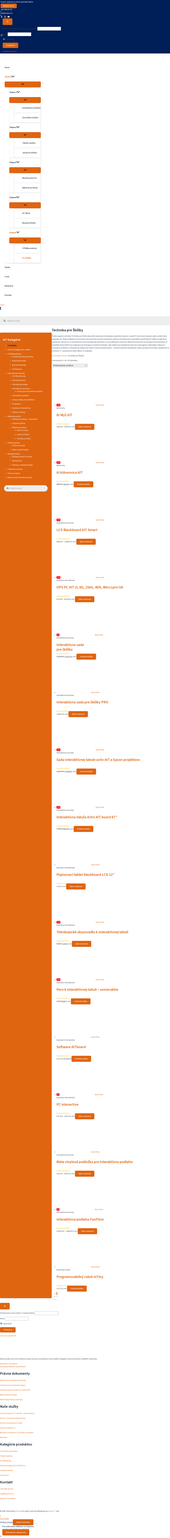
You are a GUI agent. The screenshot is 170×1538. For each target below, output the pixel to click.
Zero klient (4, 1475)
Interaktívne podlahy (20, 395)
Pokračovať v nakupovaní (16, 1532)
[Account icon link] (2, 35)
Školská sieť (17, 461)
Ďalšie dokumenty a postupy (11, 1399)
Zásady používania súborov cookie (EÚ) (15, 1390)
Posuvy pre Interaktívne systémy (30, 391)
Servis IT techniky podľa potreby (12, 1418)
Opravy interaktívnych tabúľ (11, 1423)
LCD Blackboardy (18, 376)
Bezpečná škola (14, 454)
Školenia (3, 1437)
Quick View (100, 405)
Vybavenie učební (14, 416)
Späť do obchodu (23, 1522)
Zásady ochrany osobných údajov (13, 1385)
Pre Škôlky (12, 345)
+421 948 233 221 (7, 9)
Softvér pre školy (18, 412)
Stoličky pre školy (24, 438)
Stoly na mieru (22, 430)
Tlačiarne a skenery (15, 469)
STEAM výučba (5, 1461)
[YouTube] (9, 17)
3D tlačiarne (17, 369)
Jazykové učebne (18, 423)
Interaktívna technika (16, 373)
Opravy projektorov (7, 1428)
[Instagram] (5, 17)
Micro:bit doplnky (19, 365)
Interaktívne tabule (20, 384)
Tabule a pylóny (14, 442)
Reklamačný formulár (8, 1395)
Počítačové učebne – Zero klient (24, 419)
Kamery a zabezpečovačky (22, 465)
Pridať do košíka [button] (83, 484)
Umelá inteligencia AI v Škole (19, 349)
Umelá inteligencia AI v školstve (12, 1465)
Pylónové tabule (18, 445)
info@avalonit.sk (6, 13)
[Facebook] (2, 17)
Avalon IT (52, 1511)
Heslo (5, 34)
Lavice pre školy (23, 434)
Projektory (16, 404)
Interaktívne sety (19, 380)
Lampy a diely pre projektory (23, 399)
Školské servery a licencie (22, 456)
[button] (0, 1536)
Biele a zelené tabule (20, 449)
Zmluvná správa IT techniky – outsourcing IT (17, 1413)
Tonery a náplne (14, 473)
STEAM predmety (14, 354)
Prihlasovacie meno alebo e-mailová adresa (20, 28)
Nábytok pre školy (19, 427)
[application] (12, 76)
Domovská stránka (59, 355)
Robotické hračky (19, 361)
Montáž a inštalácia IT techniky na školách (16, 1432)
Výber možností (84, 427)
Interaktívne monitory (21, 388)
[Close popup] (7, 21)
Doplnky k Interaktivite (21, 408)
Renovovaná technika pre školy (20, 477)
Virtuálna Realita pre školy (22, 356)
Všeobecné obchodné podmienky (13, 1380)
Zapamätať (9, 39)
